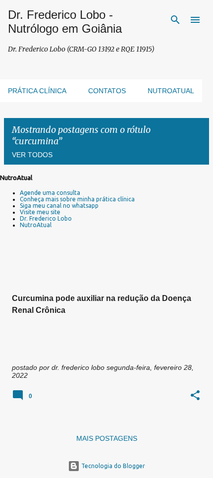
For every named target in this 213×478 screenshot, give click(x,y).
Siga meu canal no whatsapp (59, 205)
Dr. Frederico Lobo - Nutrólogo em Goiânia (65, 21)
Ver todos (32, 155)
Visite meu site (40, 212)
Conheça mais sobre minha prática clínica (77, 199)
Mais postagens (106, 438)
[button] (195, 396)
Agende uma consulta (50, 192)
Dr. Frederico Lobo (46, 218)
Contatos (107, 91)
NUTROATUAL (171, 91)
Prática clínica (37, 91)
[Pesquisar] (175, 20)
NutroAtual (36, 225)
